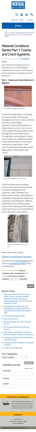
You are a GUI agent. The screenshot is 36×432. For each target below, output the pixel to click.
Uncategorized (20, 273)
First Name (6, 378)
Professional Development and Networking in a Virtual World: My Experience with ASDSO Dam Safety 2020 (17, 309)
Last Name (6, 384)
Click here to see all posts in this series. (17, 256)
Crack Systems (12, 276)
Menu (19, 25)
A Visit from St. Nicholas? (13, 348)
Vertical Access (18, 5)
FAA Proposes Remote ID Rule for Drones (17, 328)
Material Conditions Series (27, 32)
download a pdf (15, 263)
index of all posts (21, 260)
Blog (17, 32)
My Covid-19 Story (11, 319)
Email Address (7, 371)
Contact (30, 20)
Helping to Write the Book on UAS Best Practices (19, 343)
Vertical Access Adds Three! (14, 316)
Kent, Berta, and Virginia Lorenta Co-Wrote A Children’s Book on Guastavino (19, 333)
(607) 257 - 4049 (17, 20)
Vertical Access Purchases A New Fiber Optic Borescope (18, 338)
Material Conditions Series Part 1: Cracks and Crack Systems (18, 35)
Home (13, 32)
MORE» (31, 408)
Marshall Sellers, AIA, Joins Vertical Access (17, 323)
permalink (23, 279)
